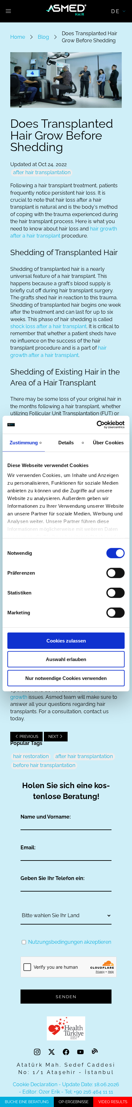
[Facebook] (67, 1052)
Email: (28, 847)
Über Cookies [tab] (108, 442)
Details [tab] (66, 442)
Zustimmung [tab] (24, 442)
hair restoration (31, 756)
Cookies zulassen (66, 640)
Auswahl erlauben (66, 659)
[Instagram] (38, 1052)
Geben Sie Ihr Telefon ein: (53, 878)
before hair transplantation (44, 765)
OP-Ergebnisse (73, 1102)
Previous (28, 736)
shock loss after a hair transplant (48, 326)
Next (53, 736)
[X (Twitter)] (52, 1052)
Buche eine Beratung (27, 1102)
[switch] (115, 573)
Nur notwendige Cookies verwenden (66, 678)
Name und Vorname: (46, 817)
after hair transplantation (41, 172)
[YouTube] (81, 1052)
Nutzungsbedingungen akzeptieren (69, 942)
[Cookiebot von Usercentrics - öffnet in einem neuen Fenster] (97, 425)
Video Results (112, 1102)
